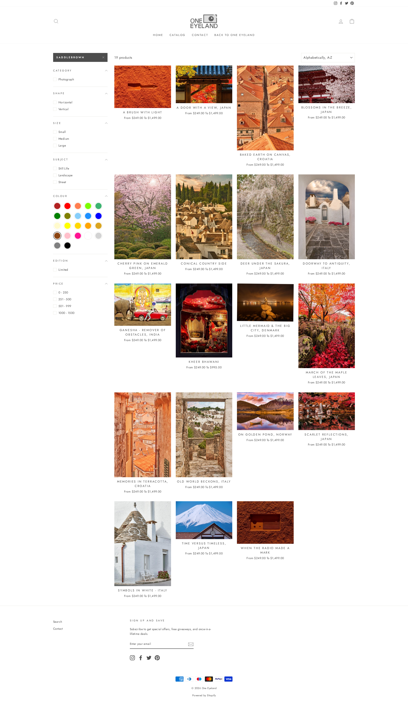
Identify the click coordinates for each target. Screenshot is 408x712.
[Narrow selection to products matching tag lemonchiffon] (57, 225)
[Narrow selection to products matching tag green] (57, 216)
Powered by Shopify (204, 695)
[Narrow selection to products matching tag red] (67, 206)
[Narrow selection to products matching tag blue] (98, 216)
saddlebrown (70, 57)
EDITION (60, 261)
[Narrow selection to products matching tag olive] (67, 216)
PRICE (58, 284)
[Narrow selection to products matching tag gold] (77, 225)
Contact (200, 35)
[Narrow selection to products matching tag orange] (88, 225)
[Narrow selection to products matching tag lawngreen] (88, 206)
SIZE (57, 123)
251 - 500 (64, 299)
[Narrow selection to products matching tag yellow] (67, 225)
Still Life (63, 168)
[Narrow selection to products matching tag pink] (67, 235)
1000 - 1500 (66, 313)
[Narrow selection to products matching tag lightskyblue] (77, 216)
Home (158, 35)
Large (62, 145)
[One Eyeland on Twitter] (149, 657)
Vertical (63, 109)
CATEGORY (62, 71)
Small (62, 132)
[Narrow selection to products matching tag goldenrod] (98, 225)
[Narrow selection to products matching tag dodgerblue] (88, 216)
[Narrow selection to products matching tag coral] (77, 206)
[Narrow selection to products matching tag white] (88, 235)
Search (57, 621)
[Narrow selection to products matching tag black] (67, 245)
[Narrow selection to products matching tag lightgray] (98, 235)
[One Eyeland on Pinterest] (157, 657)
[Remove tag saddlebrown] (57, 235)
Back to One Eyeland (234, 35)
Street (62, 182)
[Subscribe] (191, 644)
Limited (63, 270)
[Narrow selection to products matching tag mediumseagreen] (98, 206)
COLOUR (60, 196)
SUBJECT (60, 159)
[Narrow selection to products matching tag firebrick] (57, 206)
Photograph (66, 79)
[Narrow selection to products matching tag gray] (57, 245)
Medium (63, 139)
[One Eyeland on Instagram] (132, 657)
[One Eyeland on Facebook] (140, 657)
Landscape (65, 175)
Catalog (178, 35)
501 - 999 (64, 306)
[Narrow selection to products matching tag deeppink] (77, 235)
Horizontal (65, 102)
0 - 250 (63, 292)
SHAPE (59, 93)
